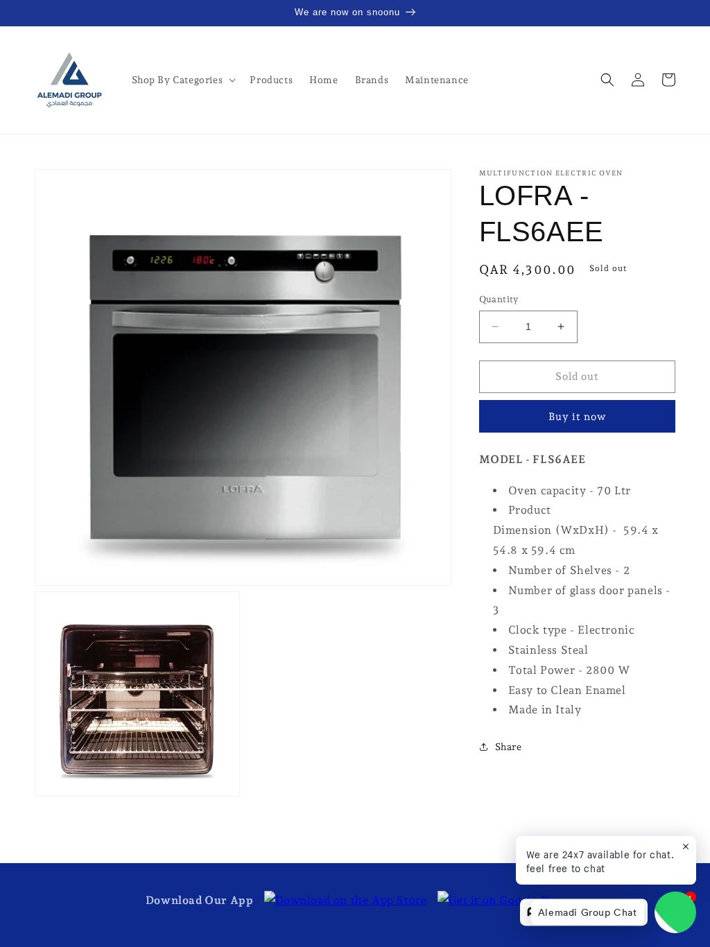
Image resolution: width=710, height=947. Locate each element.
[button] (182, 79)
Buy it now (577, 416)
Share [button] (508, 746)
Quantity (499, 299)
